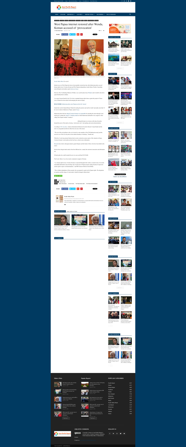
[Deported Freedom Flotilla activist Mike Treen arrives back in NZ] (113, 315)
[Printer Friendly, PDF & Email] (58, 176)
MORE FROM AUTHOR (72, 211)
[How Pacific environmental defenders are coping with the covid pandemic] (126, 57)
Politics (110, 385)
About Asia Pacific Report (73, 1)
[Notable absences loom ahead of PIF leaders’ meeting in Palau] (84, 392)
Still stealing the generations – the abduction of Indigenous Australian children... (113, 307)
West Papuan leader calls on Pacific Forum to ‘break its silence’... (113, 270)
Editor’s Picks (89, 14)
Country (79, 14)
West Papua (96, 20)
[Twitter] (128, 1)
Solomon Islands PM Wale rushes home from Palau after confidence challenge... (126, 283)
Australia (110, 303)
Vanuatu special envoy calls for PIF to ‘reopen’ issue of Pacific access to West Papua (96, 228)
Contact (80, 1)
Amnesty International (62, 183)
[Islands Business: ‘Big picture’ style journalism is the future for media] (113, 202)
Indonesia (66, 20)
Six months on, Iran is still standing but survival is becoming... (113, 232)
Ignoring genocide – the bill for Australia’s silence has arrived (113, 155)
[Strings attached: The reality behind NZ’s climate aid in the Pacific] (113, 57)
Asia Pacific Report (97, 432)
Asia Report (62, 20)
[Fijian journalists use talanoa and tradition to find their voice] (113, 188)
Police (82, 20)
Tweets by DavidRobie (119, 176)
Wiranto (90, 92)
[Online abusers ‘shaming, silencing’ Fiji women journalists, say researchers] (126, 188)
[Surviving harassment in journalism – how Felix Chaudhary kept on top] (126, 202)
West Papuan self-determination (91, 183)
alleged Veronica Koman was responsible (76, 113)
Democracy (111, 407)
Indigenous (110, 396)
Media (109, 400)
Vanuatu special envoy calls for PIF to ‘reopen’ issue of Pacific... (113, 283)
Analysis (62, 14)
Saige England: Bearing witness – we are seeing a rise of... (126, 155)
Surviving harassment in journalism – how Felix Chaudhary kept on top (125, 209)
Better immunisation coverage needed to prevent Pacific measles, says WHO (126, 87)
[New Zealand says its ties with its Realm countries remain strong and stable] (113, 240)
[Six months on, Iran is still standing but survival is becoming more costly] (113, 225)
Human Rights (57, 20)
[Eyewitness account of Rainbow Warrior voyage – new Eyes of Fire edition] (126, 162)
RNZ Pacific (111, 398)
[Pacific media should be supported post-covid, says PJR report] (126, 110)
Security (110, 409)
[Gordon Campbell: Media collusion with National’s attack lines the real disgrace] (126, 300)
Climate (73, 224)
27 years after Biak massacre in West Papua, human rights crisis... (113, 168)
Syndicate (110, 389)
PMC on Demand (111, 14)
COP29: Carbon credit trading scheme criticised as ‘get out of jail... (126, 50)
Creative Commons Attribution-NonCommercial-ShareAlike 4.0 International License (89, 435)
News (56, 14)
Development (123, 280)
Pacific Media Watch (72, 20)
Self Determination (91, 20)
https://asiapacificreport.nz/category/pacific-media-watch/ (74, 198)
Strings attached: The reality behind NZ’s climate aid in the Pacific (113, 64)
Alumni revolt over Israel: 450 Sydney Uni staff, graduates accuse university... (97, 384)
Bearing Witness (123, 165)
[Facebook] (122, 1)
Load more (119, 68)
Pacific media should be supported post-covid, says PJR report (126, 117)
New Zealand (111, 394)
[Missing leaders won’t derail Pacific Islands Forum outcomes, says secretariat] (79, 219)
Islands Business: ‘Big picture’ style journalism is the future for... (113, 209)
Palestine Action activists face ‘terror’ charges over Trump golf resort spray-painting (126, 232)
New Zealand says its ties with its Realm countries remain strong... (113, 246)
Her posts (56, 143)
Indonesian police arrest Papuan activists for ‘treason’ (70, 104)
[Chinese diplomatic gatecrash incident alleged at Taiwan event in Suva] (126, 315)
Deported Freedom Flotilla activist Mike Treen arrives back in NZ (113, 321)
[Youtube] (131, 1)
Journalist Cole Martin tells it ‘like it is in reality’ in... (113, 140)
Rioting (85, 20)
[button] (130, 14)
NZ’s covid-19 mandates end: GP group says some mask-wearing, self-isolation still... (113, 117)
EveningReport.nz (86, 1)
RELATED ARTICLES (60, 211)
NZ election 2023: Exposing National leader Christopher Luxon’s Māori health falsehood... (126, 102)
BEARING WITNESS (113, 128)
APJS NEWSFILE (113, 182)
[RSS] (126, 1)
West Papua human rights (80, 183)
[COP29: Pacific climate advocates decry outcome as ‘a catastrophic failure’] (113, 44)
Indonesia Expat (62, 181)
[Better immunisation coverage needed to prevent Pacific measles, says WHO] (126, 80)
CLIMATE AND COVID (114, 37)
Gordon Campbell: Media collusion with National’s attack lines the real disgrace (126, 307)
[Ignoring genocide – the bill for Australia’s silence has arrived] (113, 148)
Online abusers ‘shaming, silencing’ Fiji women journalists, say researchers (126, 195)
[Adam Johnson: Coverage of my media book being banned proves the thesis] (84, 414)
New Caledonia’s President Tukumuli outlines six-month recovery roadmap (126, 246)
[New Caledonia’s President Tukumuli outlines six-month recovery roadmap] (126, 240)
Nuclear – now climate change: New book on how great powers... (126, 141)
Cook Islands (111, 243)
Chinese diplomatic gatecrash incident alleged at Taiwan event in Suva (126, 321)
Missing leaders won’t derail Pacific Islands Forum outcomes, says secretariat (126, 270)
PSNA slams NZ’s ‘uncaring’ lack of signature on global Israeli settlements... (70, 414)
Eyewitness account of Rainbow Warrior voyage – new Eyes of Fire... (126, 168)
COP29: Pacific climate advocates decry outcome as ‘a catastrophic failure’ (113, 50)
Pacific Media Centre (93, 1)
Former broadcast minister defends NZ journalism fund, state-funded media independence (113, 102)
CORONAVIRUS (112, 74)
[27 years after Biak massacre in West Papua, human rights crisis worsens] (113, 162)
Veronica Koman (71, 183)
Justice (109, 413)
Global (110, 318)
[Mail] (124, 1)
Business (122, 243)
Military (110, 411)
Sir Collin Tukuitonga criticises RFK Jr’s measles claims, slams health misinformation (113, 87)
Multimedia (100, 14)
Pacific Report (78, 20)
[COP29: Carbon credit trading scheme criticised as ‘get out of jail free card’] (126, 44)
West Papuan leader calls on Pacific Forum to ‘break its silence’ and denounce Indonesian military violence (62, 228)
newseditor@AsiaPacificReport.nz (88, 440)
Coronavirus (111, 83)
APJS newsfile (111, 191)
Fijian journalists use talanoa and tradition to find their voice (113, 195)
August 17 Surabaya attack (72, 115)
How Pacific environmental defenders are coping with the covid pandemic (126, 64)
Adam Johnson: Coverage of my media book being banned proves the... (96, 414)
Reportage (70, 14)
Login (66, 1)
